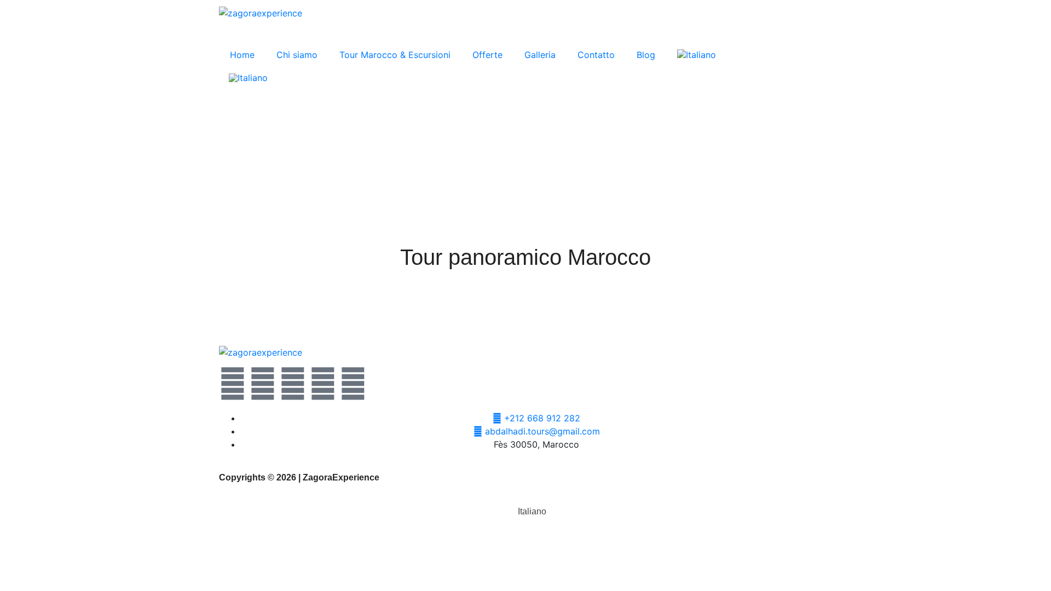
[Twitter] (232, 383)
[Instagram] (323, 383)
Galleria (540, 54)
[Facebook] (262, 383)
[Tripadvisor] (353, 383)
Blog (646, 54)
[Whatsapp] (293, 383)
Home (242, 54)
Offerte (487, 54)
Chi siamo (296, 54)
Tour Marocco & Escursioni (395, 54)
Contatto (596, 54)
